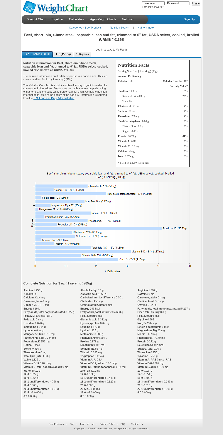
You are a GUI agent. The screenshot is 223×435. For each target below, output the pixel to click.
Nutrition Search (119, 27)
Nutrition (127, 19)
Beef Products (93, 27)
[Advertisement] (108, 406)
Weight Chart (36, 19)
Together (57, 19)
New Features (56, 424)
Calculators (76, 19)
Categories (75, 27)
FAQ (122, 424)
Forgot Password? (153, 6)
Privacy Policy (107, 424)
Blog (71, 424)
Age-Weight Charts (103, 19)
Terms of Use (87, 424)
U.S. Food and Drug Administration (54, 98)
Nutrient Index (146, 27)
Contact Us (137, 424)
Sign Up (189, 19)
